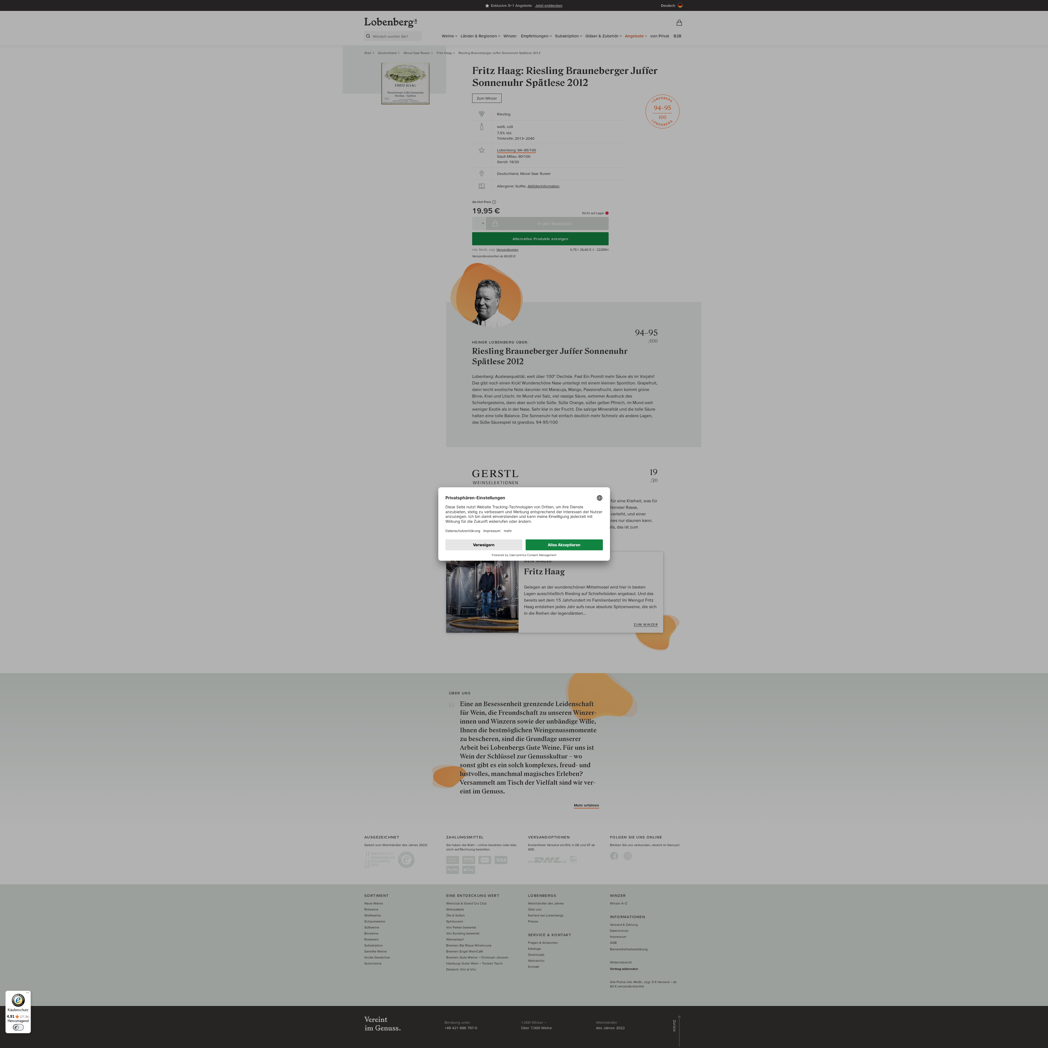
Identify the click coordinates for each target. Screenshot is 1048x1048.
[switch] (18, 1027)
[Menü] (27, 994)
